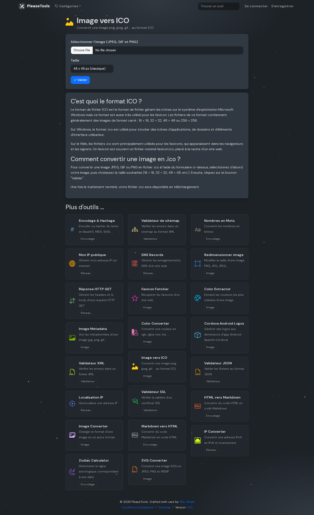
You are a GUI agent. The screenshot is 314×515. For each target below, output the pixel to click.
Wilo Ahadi (186, 502)
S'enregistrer (282, 6)
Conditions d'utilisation (138, 507)
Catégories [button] (68, 6)
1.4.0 (189, 507)
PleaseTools (38, 6)
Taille (75, 60)
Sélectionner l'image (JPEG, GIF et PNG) (104, 42)
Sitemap (165, 507)
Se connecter (256, 6)
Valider (81, 80)
